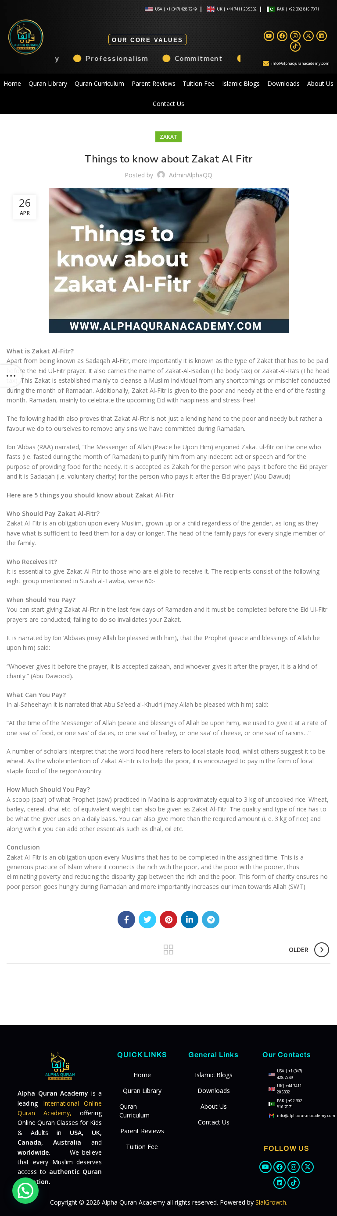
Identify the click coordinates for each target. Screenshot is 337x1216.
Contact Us (168, 103)
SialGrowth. (271, 1202)
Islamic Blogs (241, 83)
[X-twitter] (308, 36)
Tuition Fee (199, 83)
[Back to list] (168, 949)
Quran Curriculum (99, 83)
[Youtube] (269, 36)
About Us (320, 83)
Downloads (283, 83)
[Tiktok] (295, 46)
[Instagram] (295, 36)
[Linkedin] (321, 36)
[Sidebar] (11, 376)
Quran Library (48, 83)
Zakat (169, 137)
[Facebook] (282, 36)
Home (12, 83)
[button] (25, 1190)
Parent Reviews (154, 83)
